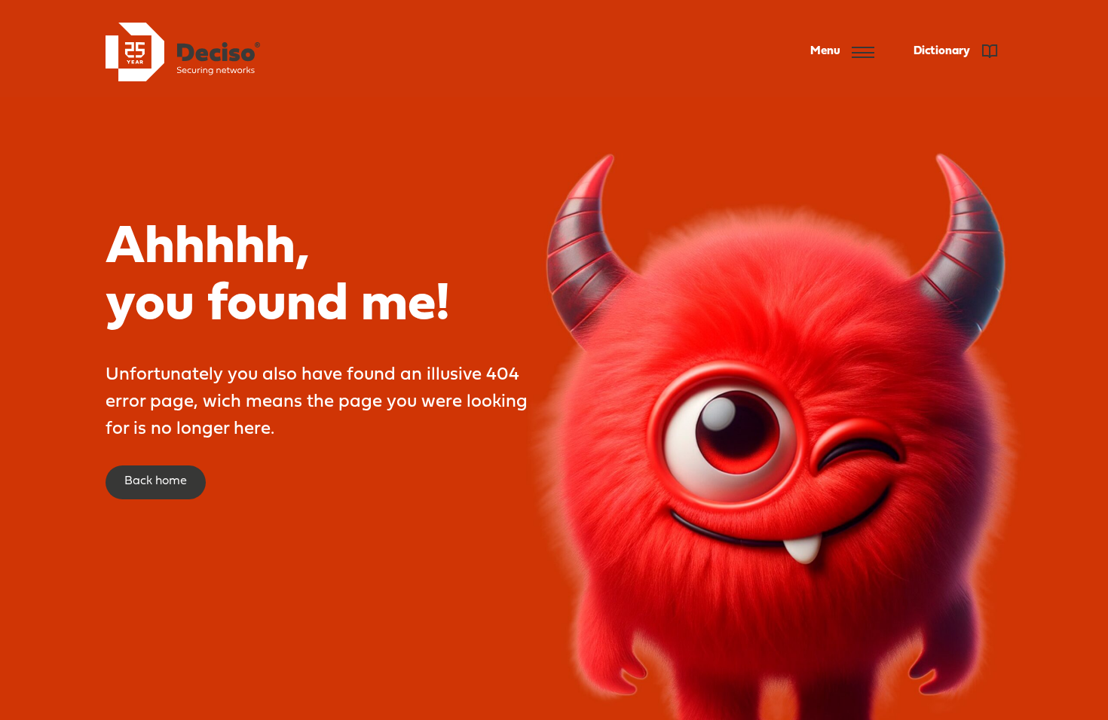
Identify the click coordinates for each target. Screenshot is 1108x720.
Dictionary (943, 51)
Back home (155, 481)
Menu (825, 51)
